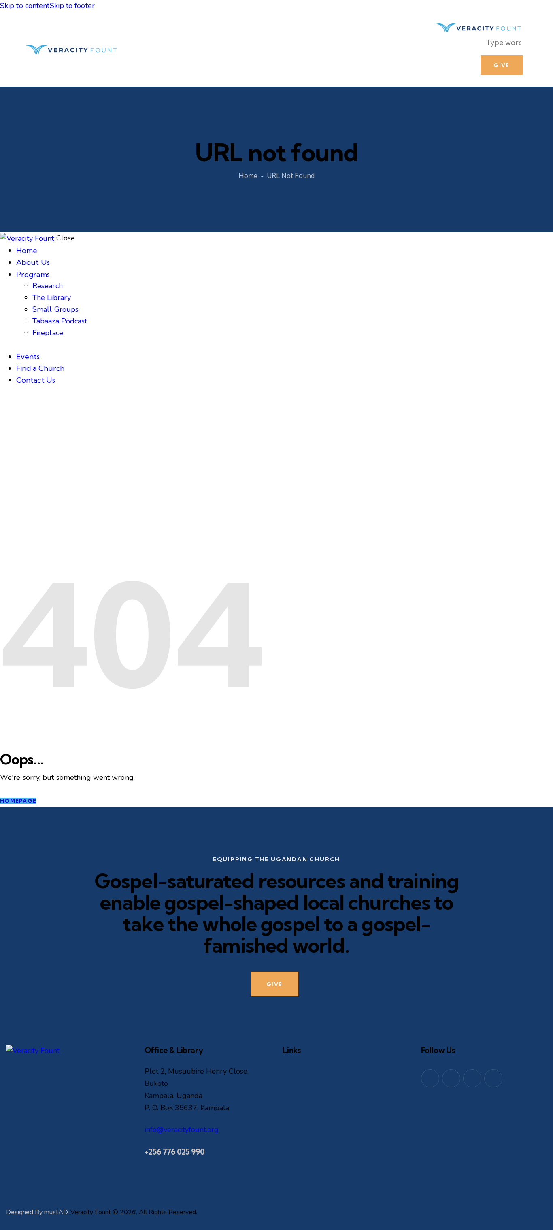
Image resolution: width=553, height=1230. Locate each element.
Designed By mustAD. (37, 1212)
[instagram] (472, 1078)
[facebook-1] (430, 1078)
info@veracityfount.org (182, 1129)
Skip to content (25, 6)
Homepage (18, 801)
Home (247, 176)
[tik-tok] (493, 1078)
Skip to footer (72, 6)
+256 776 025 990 (175, 1152)
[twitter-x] (451, 1078)
